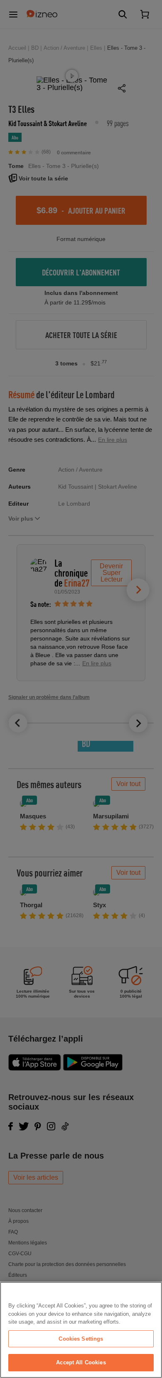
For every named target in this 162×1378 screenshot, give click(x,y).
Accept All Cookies (81, 1362)
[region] (81, 1330)
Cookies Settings (81, 1339)
